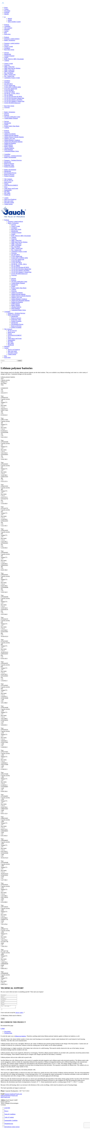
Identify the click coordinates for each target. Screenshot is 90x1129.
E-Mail (3, 1028)
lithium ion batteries (20, 1036)
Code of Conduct (9, 1117)
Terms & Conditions (9, 1114)
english (10, 20)
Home (6, 7)
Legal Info (7, 1108)
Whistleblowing (8, 1123)
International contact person (12, 1127)
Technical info (8, 1033)
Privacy (6, 1111)
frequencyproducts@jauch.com (13, 1094)
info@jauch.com (5, 1097)
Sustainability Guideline (10, 1120)
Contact (6, 9)
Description (7, 1031)
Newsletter (7, 11)
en (5, 17)
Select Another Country (14, 21)
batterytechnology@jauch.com (9, 1095)
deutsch (10, 18)
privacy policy (19, 1012)
